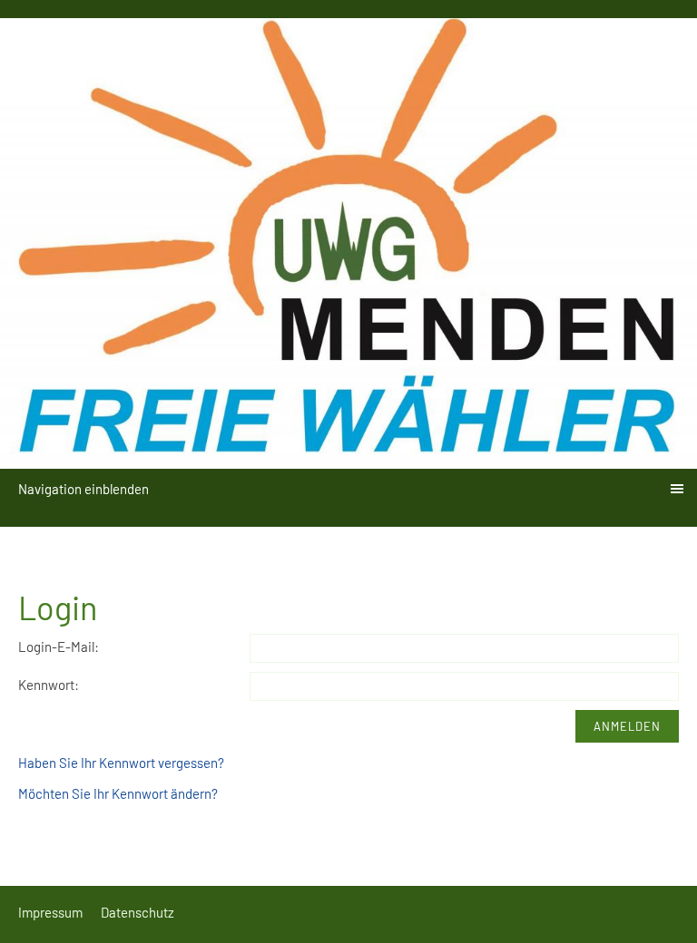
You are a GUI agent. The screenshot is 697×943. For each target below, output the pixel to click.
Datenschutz (137, 912)
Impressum (50, 912)
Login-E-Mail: (58, 646)
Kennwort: (48, 684)
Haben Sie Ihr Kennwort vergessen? (121, 762)
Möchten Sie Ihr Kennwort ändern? (118, 793)
